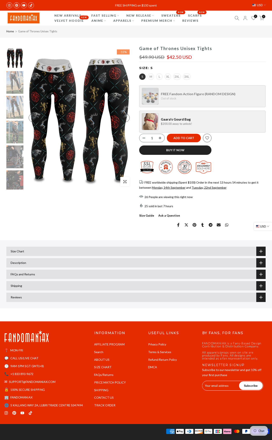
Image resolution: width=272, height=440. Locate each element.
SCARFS (196, 15)
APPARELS (122, 20)
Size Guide (146, 215)
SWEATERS (172, 15)
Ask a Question (169, 215)
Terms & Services (159, 352)
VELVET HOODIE (70, 20)
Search (98, 352)
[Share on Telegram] (210, 224)
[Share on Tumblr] (202, 224)
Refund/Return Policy (162, 359)
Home (10, 31)
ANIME (97, 20)
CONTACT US (104, 397)
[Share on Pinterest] (194, 224)
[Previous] (33, 118)
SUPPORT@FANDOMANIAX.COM (32, 382)
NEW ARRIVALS (67, 15)
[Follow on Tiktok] (31, 5)
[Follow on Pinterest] (17, 5)
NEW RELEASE (138, 15)
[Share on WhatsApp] (227, 224)
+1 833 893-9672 (21, 374)
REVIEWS (190, 20)
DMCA (152, 367)
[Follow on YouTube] (24, 5)
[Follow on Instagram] (9, 5)
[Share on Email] (219, 224)
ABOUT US (101, 359)
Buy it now (175, 150)
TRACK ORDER (104, 405)
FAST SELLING (103, 15)
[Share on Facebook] (178, 224)
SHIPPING (101, 390)
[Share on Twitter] (186, 224)
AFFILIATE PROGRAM (109, 344)
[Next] (125, 118)
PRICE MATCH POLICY (110, 382)
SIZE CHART (103, 367)
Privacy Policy (157, 344)
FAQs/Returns (103, 375)
